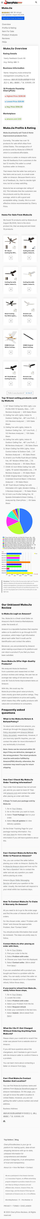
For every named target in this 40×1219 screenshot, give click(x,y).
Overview (6, 24)
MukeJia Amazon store (14, 866)
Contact (29, 1167)
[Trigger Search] (36, 2)
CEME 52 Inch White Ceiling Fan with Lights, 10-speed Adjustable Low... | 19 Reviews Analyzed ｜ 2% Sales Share (21, 470)
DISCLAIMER (26, 1206)
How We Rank (18, 1167)
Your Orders (17, 809)
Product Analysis (9, 35)
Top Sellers (8, 1140)
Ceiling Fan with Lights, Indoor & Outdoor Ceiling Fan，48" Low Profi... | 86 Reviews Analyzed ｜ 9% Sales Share (22, 442)
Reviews (6, 38)
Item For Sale (8, 31)
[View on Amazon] (11, 258)
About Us (7, 1167)
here (13, 966)
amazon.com (12, 793)
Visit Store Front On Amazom (13, 18)
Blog (17, 1140)
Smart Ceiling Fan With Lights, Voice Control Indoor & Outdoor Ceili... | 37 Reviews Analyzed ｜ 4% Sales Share (20, 452)
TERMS (16, 1206)
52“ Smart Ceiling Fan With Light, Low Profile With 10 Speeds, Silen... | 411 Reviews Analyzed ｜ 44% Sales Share (21, 409)
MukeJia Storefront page (24, 1089)
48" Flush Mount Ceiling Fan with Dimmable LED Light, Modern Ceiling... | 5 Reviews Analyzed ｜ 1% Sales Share (21, 488)
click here (10, 835)
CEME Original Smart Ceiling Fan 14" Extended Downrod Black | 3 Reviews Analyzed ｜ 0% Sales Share (21, 479)
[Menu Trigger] (2, 2)
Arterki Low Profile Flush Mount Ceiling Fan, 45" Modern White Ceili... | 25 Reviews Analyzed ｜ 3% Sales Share (21, 461)
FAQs (4, 42)
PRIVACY (7, 1206)
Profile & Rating (9, 28)
